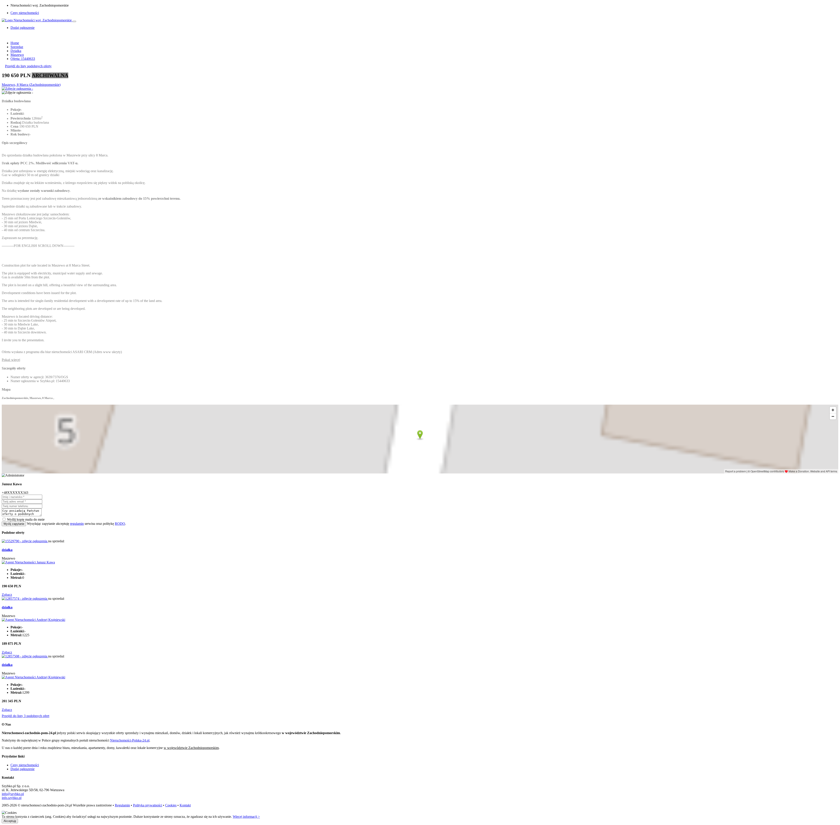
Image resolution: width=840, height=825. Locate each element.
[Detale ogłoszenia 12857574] (25, 598)
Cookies (171, 805)
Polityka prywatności (147, 805)
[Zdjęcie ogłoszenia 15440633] (17, 88)
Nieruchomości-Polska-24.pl (129, 740)
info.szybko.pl (11, 798)
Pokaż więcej (11, 360)
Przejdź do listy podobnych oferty (28, 66)
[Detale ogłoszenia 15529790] (25, 541)
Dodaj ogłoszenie (22, 769)
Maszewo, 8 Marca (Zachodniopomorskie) (31, 85)
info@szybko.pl (13, 794)
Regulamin (122, 805)
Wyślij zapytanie (14, 523)
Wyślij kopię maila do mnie (26, 519)
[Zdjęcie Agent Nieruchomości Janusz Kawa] (28, 562)
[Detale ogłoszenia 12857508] (25, 656)
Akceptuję (10, 821)
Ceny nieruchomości (24, 13)
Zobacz (7, 594)
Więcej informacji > (246, 816)
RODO (120, 523)
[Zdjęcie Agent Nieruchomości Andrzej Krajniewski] (33, 620)
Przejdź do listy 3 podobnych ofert (25, 716)
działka (7, 550)
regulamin (77, 523)
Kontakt (185, 805)
